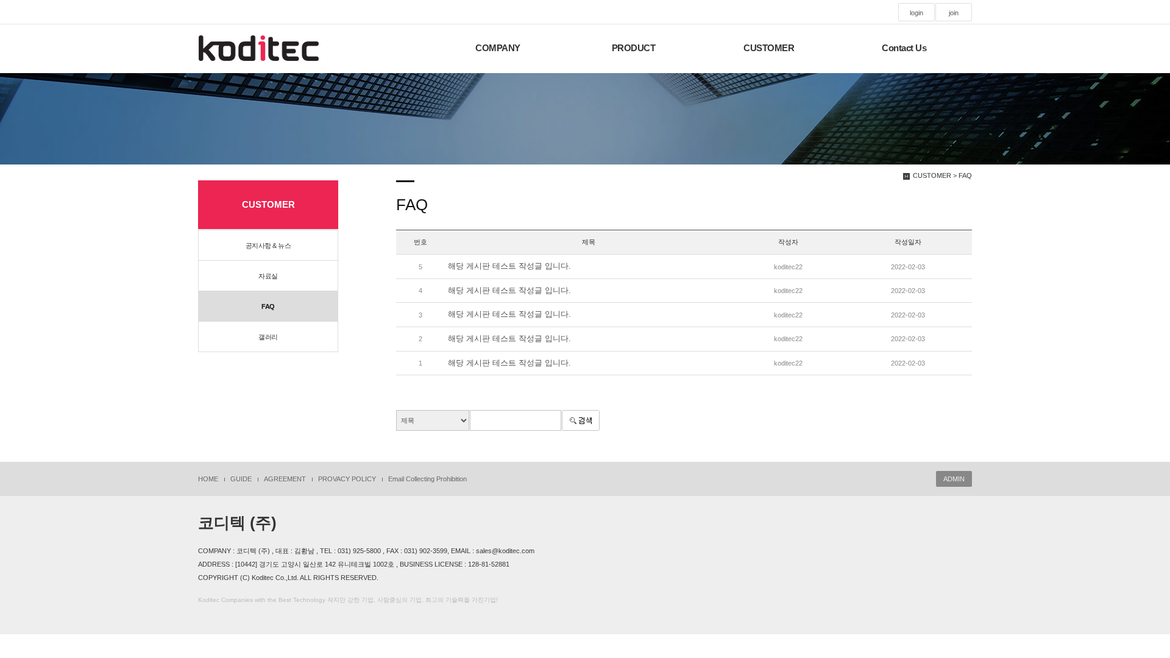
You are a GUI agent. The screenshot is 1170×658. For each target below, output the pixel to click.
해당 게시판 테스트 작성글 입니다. (509, 266)
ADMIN (954, 479)
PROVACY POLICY (347, 479)
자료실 (268, 276)
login (916, 12)
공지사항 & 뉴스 (268, 245)
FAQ (268, 306)
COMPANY (497, 48)
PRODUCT (634, 48)
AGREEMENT (285, 479)
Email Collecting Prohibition (427, 479)
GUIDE (241, 479)
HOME (208, 479)
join (954, 12)
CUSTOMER (768, 48)
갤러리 (268, 337)
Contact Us (904, 48)
